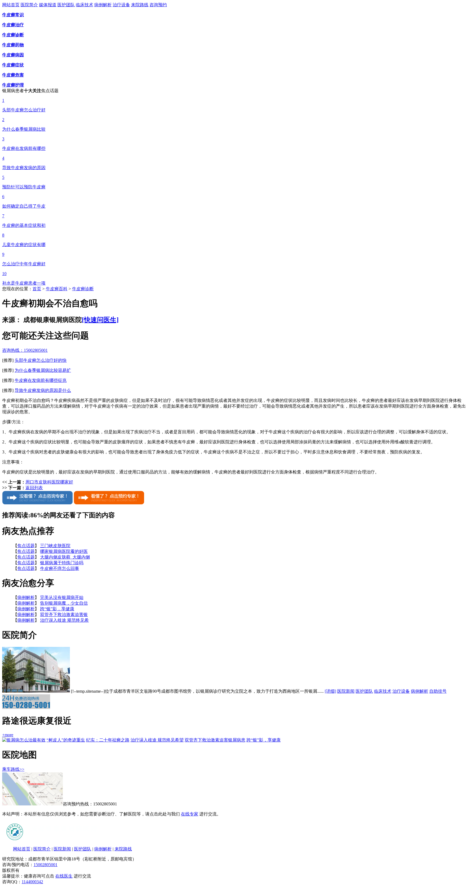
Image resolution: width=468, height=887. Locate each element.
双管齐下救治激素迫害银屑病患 (215, 740)
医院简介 (29, 4)
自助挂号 (438, 691)
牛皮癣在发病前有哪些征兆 (41, 380)
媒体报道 (47, 4)
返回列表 (34, 487)
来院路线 (139, 4)
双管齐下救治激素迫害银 (64, 614)
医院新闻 (346, 691)
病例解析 (103, 4)
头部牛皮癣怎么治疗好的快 (41, 360)
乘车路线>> (13, 769)
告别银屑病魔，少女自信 (64, 603)
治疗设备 (121, 4)
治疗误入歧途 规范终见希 (64, 620)
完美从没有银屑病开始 (61, 597)
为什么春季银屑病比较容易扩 (43, 370)
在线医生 (64, 876)
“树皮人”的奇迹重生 (66, 740)
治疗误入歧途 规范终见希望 (157, 740)
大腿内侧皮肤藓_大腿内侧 (65, 557)
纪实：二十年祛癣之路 (107, 740)
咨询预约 (158, 4)
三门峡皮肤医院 (55, 545)
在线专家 (189, 814)
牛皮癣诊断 (83, 288)
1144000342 (32, 881)
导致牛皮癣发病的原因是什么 (43, 390)
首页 (36, 288)
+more (7, 735)
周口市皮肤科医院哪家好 (49, 482)
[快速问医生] (100, 319)
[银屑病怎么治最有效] (24, 740)
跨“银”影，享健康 (57, 609)
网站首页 (11, 4)
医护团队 (66, 4)
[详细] (330, 691)
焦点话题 (26, 545)
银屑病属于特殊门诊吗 (61, 562)
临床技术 (84, 4)
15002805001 (45, 864)
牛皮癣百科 (56, 288)
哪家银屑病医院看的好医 (64, 551)
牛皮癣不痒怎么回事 (59, 568)
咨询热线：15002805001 (25, 350)
